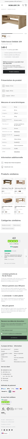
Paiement (16, 351)
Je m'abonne (14, 337)
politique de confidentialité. (15, 333)
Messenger (5, 378)
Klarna (15, 359)
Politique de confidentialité (7, 422)
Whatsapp (5, 380)
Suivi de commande (19, 357)
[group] (14, 254)
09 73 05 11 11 (6, 372)
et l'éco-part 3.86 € (13, 49)
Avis (2, 359)
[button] (14, 1)
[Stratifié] (18, 135)
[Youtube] (7, 430)
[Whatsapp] (12, 430)
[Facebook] (2, 430)
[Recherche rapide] (23, 5)
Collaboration (4, 357)
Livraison (16, 349)
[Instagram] (5, 430)
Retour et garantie (18, 353)
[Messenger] (10, 430)
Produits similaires (14, 71)
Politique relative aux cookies (8, 426)
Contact (3, 361)
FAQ (15, 355)
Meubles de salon (12, 9)
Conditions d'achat (5, 424)
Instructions (17, 151)
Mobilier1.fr (3, 9)
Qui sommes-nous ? (6, 349)
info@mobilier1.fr (7, 374)
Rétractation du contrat (20, 361)
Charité (3, 351)
